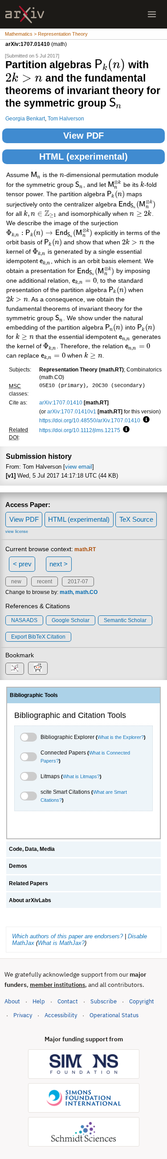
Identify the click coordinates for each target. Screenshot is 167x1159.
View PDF (83, 135)
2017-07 (78, 581)
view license (16, 531)
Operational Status (114, 1015)
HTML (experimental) (83, 156)
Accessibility (61, 1015)
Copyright (141, 1001)
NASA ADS (24, 620)
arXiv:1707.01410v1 (71, 411)
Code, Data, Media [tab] (32, 849)
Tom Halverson (66, 118)
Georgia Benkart (25, 118)
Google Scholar (71, 620)
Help (39, 1001)
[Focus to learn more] (145, 420)
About (12, 1001)
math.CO (86, 592)
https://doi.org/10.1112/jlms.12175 (79, 430)
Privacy (22, 1015)
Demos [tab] (18, 866)
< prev (22, 564)
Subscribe (103, 1001)
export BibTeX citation (38, 637)
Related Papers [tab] (28, 883)
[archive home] (24, 14)
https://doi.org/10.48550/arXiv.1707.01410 (89, 420)
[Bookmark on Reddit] (38, 668)
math (66, 592)
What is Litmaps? (81, 776)
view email (78, 466)
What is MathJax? (61, 943)
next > (58, 564)
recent (44, 581)
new (16, 581)
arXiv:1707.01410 (60, 402)
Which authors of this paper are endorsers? (67, 936)
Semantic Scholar (125, 620)
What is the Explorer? (121, 737)
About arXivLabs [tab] (30, 900)
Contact (67, 1001)
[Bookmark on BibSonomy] (14, 669)
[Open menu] (152, 14)
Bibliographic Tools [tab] (34, 695)
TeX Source (136, 519)
